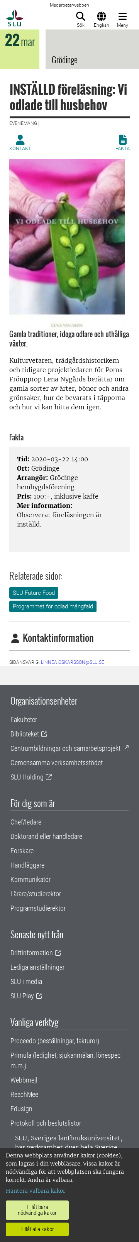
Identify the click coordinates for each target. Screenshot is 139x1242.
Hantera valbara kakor (35, 1190)
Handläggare (27, 865)
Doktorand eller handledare (46, 836)
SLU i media (26, 981)
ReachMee (24, 1094)
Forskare (22, 851)
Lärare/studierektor (35, 894)
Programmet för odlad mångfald (53, 606)
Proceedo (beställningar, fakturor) (54, 1041)
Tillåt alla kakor (37, 1229)
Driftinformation (31, 953)
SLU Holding (27, 777)
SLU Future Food (34, 592)
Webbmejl (23, 1080)
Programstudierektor (38, 908)
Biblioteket (24, 734)
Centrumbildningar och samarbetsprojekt (65, 748)
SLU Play (22, 996)
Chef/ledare (25, 822)
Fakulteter (23, 719)
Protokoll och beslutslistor (45, 1123)
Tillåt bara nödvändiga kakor (37, 1210)
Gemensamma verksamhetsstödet (56, 763)
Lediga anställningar (37, 967)
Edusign (21, 1109)
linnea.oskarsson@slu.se (72, 662)
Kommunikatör (30, 879)
